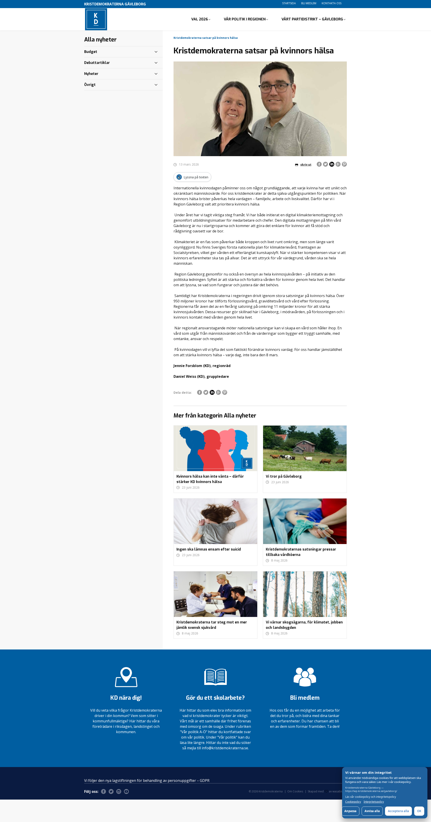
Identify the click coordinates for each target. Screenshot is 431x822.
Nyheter (91, 73)
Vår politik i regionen (245, 19)
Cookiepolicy (353, 802)
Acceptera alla (398, 811)
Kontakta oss (331, 3)
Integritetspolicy (374, 802)
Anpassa (350, 811)
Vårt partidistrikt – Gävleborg (312, 19)
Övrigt (90, 84)
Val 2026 (199, 19)
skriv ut (305, 164)
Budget (90, 51)
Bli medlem (308, 3)
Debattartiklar (97, 62)
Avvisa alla (372, 811)
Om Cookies (295, 791)
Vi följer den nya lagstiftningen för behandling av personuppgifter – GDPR (146, 780)
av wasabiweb (338, 791)
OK (419, 811)
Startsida (289, 3)
